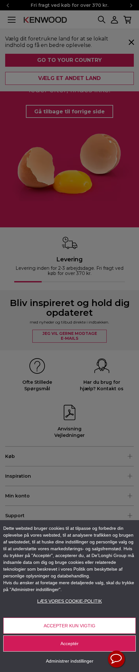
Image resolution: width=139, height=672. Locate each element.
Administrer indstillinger (69, 661)
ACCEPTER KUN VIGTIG (69, 625)
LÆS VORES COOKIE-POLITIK (69, 601)
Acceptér (69, 643)
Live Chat (116, 659)
